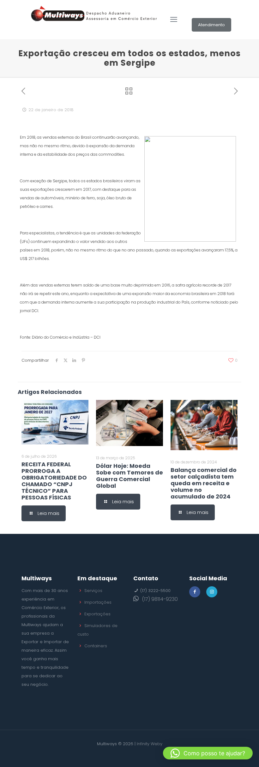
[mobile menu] (173, 19)
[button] (208, 753)
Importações (97, 602)
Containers (95, 646)
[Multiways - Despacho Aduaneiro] (94, 19)
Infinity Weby (149, 744)
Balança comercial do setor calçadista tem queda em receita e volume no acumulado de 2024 (204, 483)
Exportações (97, 614)
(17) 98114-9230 (160, 599)
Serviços (93, 591)
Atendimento (211, 25)
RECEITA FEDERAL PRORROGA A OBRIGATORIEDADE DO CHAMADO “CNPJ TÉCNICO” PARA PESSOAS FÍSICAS (54, 480)
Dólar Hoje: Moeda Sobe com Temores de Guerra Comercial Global (129, 476)
